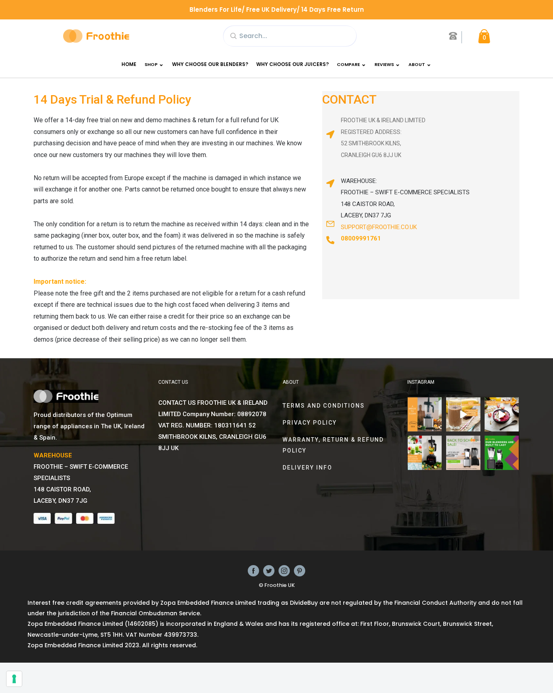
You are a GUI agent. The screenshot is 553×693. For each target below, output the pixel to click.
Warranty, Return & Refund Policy (333, 444)
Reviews (384, 64)
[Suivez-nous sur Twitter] (268, 570)
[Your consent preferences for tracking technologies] (14, 679)
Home (128, 64)
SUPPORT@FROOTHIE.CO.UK (379, 227)
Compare (348, 64)
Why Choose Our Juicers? (292, 64)
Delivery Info (307, 467)
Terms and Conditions (324, 405)
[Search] (233, 35)
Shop (151, 64)
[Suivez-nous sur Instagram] (284, 570)
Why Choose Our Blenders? (210, 64)
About (416, 64)
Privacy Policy (310, 422)
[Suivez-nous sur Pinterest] (299, 570)
